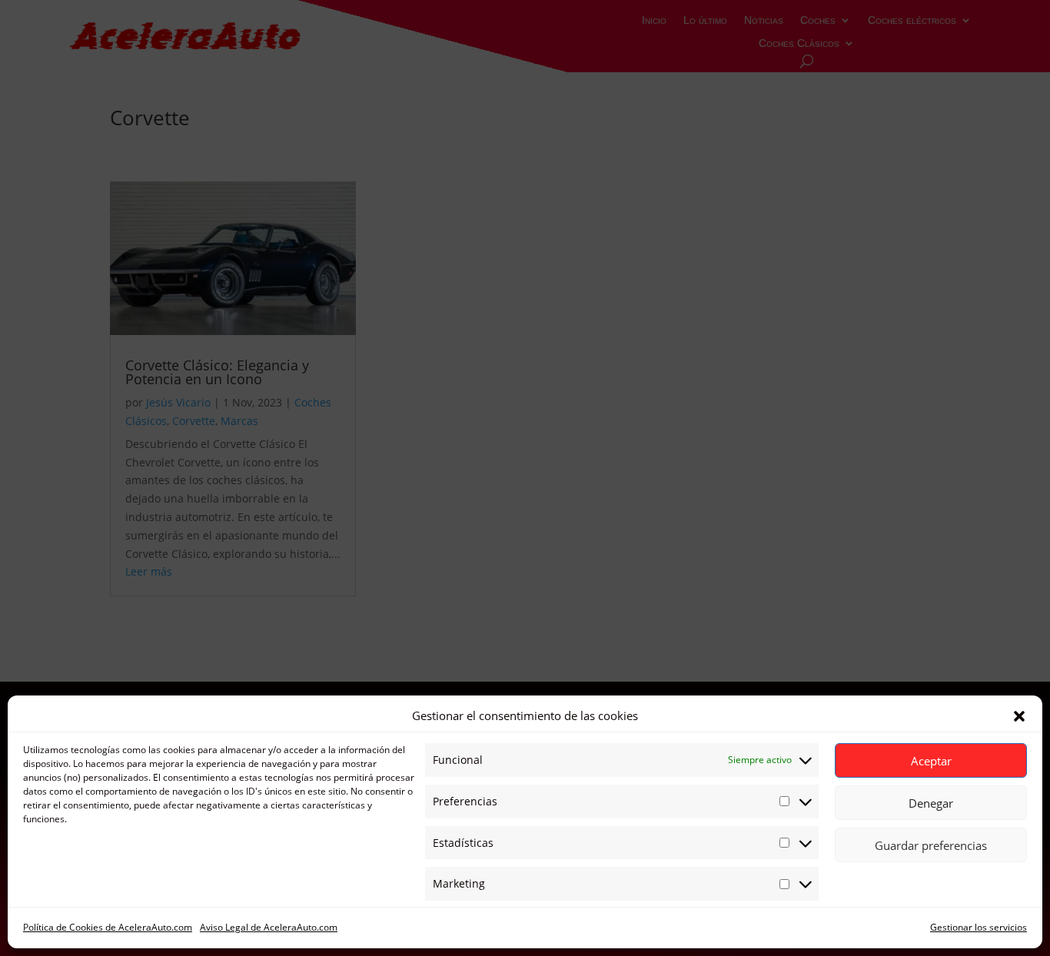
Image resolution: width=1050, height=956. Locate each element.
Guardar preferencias (931, 845)
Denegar (931, 803)
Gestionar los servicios (978, 927)
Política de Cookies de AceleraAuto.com (107, 927)
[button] (1019, 716)
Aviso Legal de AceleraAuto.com (268, 927)
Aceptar (931, 760)
